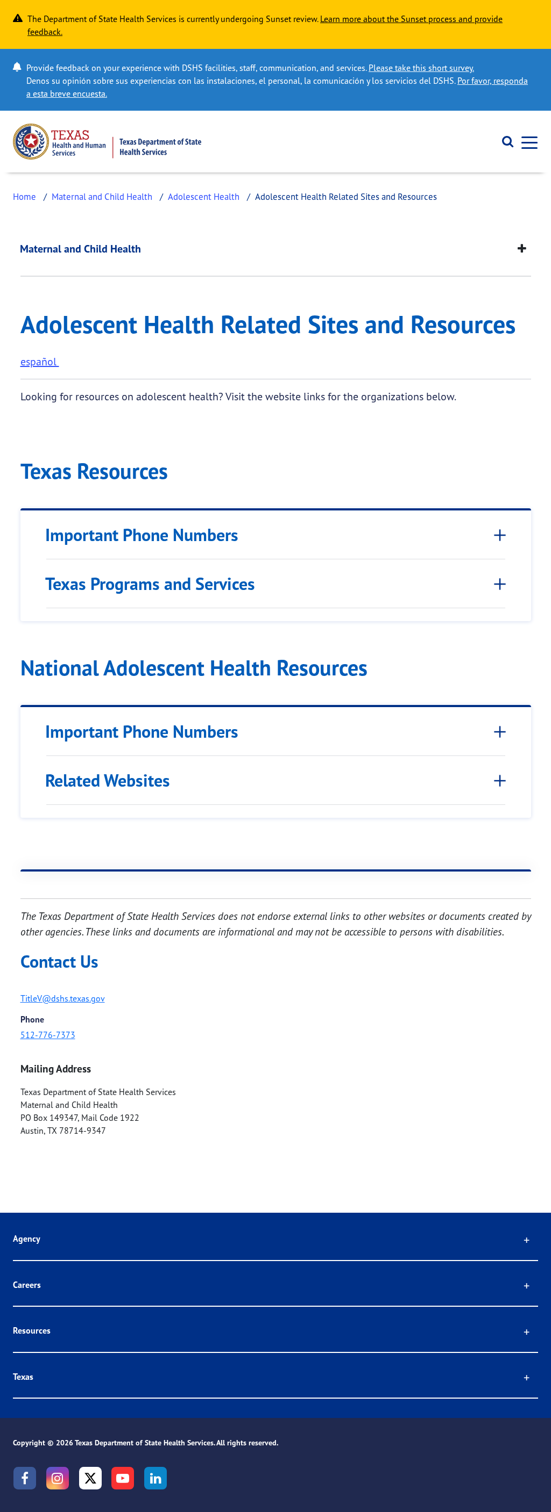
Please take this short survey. (421, 67)
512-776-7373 (47, 1034)
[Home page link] (107, 142)
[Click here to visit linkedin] (155, 1478)
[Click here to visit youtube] (122, 1478)
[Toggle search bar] (504, 142)
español (39, 361)
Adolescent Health (203, 196)
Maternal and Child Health (102, 196)
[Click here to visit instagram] (57, 1478)
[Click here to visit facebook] (24, 1478)
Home (24, 196)
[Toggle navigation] (526, 141)
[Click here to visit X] (90, 1478)
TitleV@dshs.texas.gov (62, 998)
